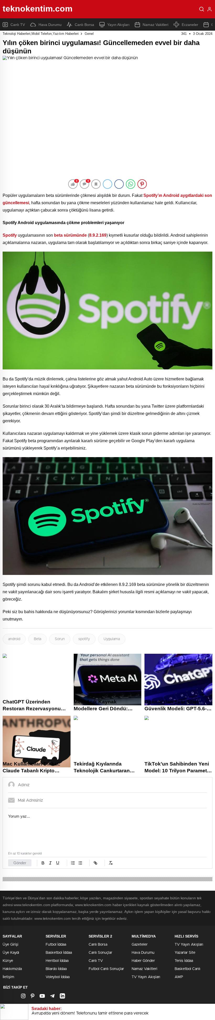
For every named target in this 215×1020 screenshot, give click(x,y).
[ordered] (73, 863)
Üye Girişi (10, 944)
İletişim (8, 977)
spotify (84, 639)
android (14, 639)
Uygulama (112, 639)
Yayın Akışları (118, 25)
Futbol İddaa (56, 944)
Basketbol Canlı (187, 969)
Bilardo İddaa (56, 969)
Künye (8, 961)
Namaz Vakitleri (155, 25)
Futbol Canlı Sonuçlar (106, 969)
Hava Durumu (50, 24)
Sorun (60, 639)
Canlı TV (17, 25)
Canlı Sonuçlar (100, 953)
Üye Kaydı (11, 953)
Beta (37, 639)
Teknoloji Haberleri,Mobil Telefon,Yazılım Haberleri (41, 34)
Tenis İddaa (184, 961)
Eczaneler (190, 25)
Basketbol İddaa (59, 953)
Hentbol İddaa (57, 961)
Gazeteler (140, 944)
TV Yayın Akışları (146, 977)
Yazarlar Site (185, 953)
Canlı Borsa (84, 25)
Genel (89, 34)
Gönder (19, 863)
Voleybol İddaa (57, 977)
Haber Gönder (143, 961)
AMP (179, 977)
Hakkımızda (12, 969)
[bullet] (80, 863)
